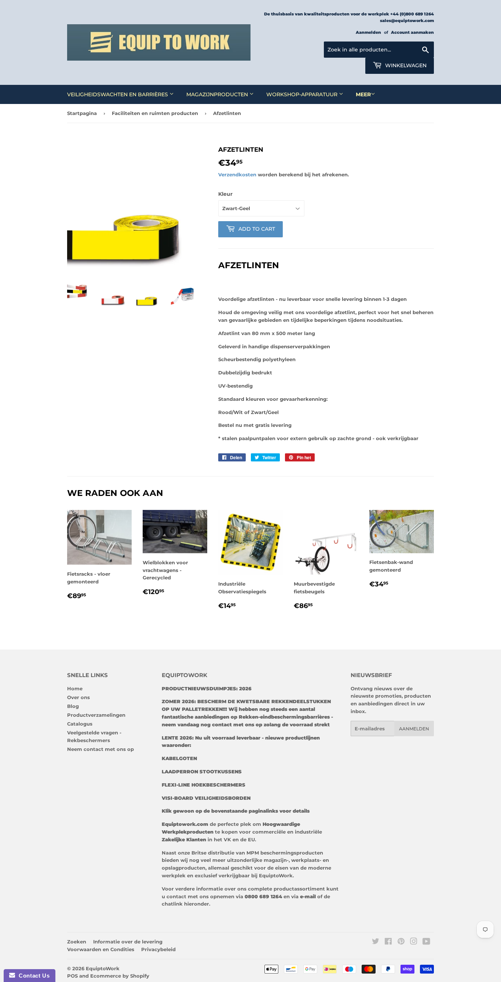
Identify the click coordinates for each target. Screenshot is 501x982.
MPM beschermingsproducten (284, 853)
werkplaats (305, 860)
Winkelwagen (405, 65)
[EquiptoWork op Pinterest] (401, 942)
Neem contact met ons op (100, 749)
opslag (170, 868)
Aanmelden (368, 32)
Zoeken (76, 942)
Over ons (78, 697)
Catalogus (79, 724)
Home (75, 688)
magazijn (275, 860)
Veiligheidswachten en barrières (118, 94)
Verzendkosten (237, 174)
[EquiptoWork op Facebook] (388, 942)
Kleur (225, 194)
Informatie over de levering (127, 942)
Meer (363, 94)
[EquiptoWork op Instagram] (413, 942)
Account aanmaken (412, 32)
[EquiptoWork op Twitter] (375, 942)
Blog (73, 706)
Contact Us (32, 975)
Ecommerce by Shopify (119, 976)
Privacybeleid (158, 949)
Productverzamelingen (96, 715)
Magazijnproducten (217, 94)
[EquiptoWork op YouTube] (426, 942)
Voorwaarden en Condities (100, 949)
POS (72, 976)
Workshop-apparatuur (302, 94)
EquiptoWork (103, 968)
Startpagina (82, 113)
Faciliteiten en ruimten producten (155, 113)
